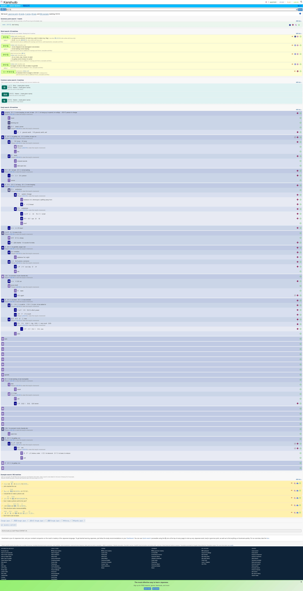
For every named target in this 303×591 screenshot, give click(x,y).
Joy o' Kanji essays (56, 568)
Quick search (147, 538)
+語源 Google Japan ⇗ (54, 521)
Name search (255, 566)
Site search (4, 562)
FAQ (2, 564)
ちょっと (6, 491)
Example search (256, 568)
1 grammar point (12, 14)
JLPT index (4, 568)
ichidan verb (14, 36)
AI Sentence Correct (157, 554)
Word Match (104, 558)
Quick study (54, 562)
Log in (203, 562)
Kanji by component (257, 554)
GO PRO (204, 564)
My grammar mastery (158, 551)
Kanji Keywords (55, 573)
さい (30, 513)
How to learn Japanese (7, 554)
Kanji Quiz (53, 571)
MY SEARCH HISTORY (8, 525)
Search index (255, 575)
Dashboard (130, 538)
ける (23, 506)
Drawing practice (55, 560)
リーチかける (8, 72)
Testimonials (4, 575)
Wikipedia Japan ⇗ (79, 521)
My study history (206, 558)
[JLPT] (268, 2)
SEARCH (4, 6)
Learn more (147, 588)
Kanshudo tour (5, 551)
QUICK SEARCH (14, 6)
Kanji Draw (54, 577)
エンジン (18, 484)
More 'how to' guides (6, 558)
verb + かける (6, 25)
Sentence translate (256, 560)
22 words (21, 14)
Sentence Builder (105, 560)
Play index (3, 573)
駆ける (23, 53)
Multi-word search (256, 562)
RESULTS (26, 6)
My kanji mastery (56, 551)
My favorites (205, 554)
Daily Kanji (204, 560)
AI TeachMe (155, 552)
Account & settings (206, 552)
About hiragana (55, 552)
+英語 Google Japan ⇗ (20, 521)
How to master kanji (6, 556)
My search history (256, 573)
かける (6, 37)
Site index (3, 566)
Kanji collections (55, 566)
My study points (205, 556)
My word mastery (107, 551)
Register (208, 562)
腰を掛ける (24, 40)
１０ (5, 498)
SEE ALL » (299, 21)
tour (268, 538)
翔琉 (5, 94)
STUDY (282, 2)
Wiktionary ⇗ (67, 521)
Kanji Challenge (55, 569)
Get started (156, 588)
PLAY (289, 2)
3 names (28, 14)
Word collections (105, 566)
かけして (24, 513)
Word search (255, 558)
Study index (4, 569)
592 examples (44, 14)
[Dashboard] (266, 2)
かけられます (21, 498)
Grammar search (256, 564)
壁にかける (58, 38)
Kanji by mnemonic (256, 556)
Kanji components (55, 558)
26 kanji (33, 14)
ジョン (6, 484)
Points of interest (256, 569)
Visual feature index (6, 560)
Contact (3, 577)
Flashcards (54, 564)
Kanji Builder (54, 575)
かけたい (18, 491)
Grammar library (156, 556)
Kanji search (255, 552)
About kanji (54, 556)
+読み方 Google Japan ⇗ (37, 521)
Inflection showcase (156, 558)
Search (300, 9)
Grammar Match (156, 564)
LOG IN (296, 2)
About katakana (55, 554)
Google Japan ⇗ (6, 521)
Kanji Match (54, 579)
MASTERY (273, 2)
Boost (102, 568)
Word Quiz (104, 556)
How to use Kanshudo (6, 552)
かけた (25, 484)
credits (231, 545)
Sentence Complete (106, 562)
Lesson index (4, 571)
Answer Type (104, 564)
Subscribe (3, 579)
